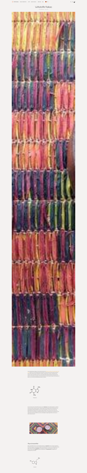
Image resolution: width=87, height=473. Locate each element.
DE (47, 1)
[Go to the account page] (73, 2)
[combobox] (47, 1)
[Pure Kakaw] (15, 2)
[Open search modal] (71, 2)
